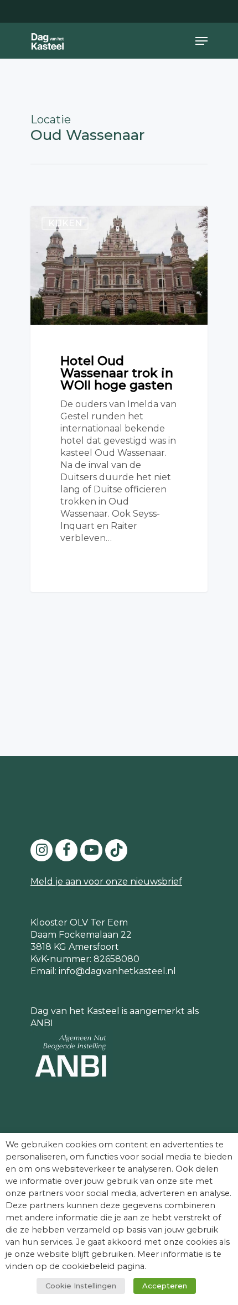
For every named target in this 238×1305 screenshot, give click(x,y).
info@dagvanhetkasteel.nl (117, 971)
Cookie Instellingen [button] (80, 1285)
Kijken (65, 223)
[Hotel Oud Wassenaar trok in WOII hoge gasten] (119, 399)
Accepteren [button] (164, 1285)
